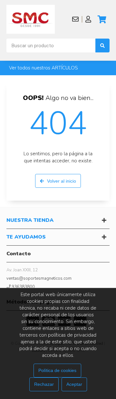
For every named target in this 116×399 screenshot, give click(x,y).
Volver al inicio (61, 181)
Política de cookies (57, 370)
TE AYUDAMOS (26, 236)
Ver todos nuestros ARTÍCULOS (43, 68)
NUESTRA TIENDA (29, 220)
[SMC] (30, 19)
